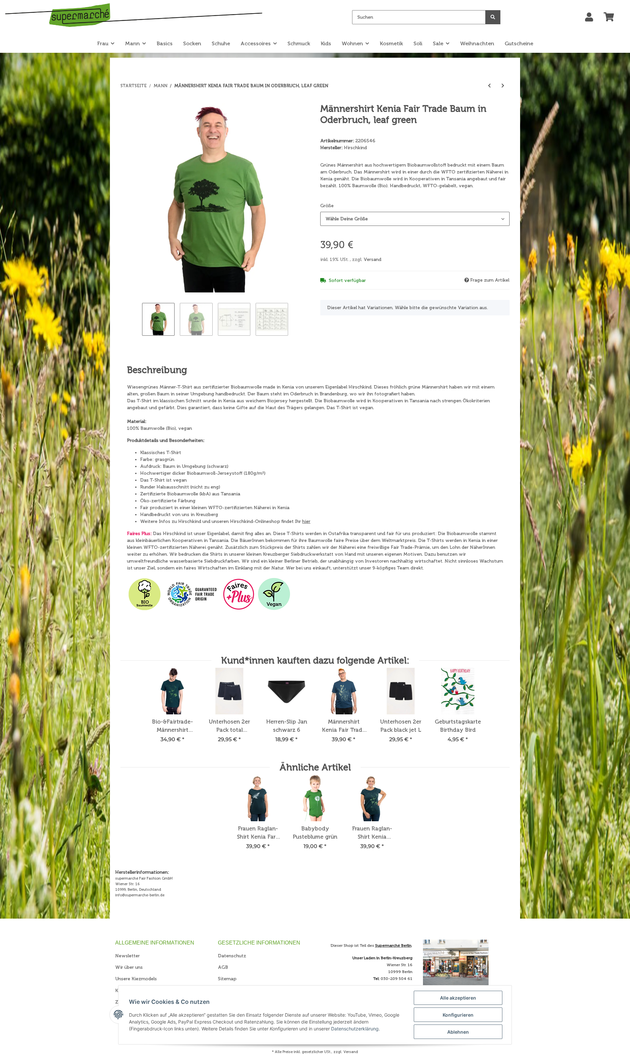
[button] (589, 17)
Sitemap (227, 979)
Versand (372, 259)
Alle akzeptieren (458, 998)
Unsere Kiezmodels (136, 979)
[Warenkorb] (611, 17)
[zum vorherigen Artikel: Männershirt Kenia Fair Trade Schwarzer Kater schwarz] (489, 86)
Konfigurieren (458, 1015)
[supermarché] (133, 16)
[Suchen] (492, 17)
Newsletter (127, 956)
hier (306, 521)
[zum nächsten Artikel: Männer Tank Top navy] (503, 86)
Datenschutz (232, 956)
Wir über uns (129, 967)
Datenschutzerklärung (355, 1028)
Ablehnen (458, 1032)
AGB (223, 967)
